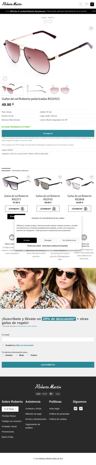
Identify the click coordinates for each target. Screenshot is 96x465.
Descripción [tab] (6, 170)
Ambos (34, 355)
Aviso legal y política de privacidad (55, 246)
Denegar (47, 240)
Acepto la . (20, 345)
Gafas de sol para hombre (19, 154)
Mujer (21, 355)
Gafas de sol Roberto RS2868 (79, 197)
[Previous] (6, 53)
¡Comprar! (48, 133)
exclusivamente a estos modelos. (26, 326)
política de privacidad (23, 345)
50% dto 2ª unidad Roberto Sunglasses (23, 11)
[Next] (89, 53)
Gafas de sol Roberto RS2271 (16, 197)
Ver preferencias (69, 240)
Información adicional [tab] (20, 170)
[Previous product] (50, 21)
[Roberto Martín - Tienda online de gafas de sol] (12, 4)
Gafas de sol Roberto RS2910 (48, 197)
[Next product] (45, 21)
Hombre (9, 355)
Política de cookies (34, 246)
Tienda (44, 17)
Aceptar (27, 240)
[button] (81, 4)
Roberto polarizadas (41, 154)
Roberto (51, 17)
